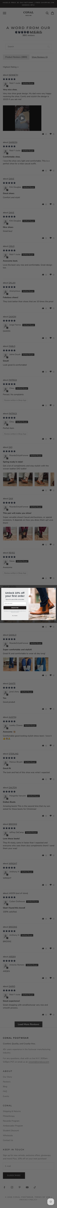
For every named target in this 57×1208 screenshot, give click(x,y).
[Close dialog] (55, 588)
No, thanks (14, 615)
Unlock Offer (15, 608)
